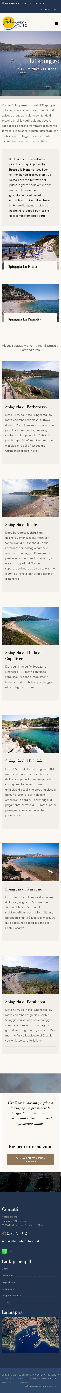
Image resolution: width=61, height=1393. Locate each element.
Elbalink (55, 1386)
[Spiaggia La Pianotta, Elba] (30, 303)
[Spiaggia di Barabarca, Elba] (30, 975)
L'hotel (5, 1268)
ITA (40, 9)
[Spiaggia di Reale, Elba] (30, 498)
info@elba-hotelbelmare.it (20, 1241)
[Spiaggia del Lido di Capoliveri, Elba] (30, 626)
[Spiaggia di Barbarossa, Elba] (30, 380)
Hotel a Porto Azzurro (15, 3)
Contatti (6, 1302)
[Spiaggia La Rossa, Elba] (30, 250)
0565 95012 (38, 3)
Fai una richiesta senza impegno (30, 1160)
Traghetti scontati (11, 1295)
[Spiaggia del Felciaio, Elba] (30, 734)
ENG (55, 9)
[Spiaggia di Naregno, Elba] (30, 862)
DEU (47, 9)
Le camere (7, 1275)
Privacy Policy (8, 1382)
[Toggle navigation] (56, 24)
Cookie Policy (23, 1382)
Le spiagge (8, 1288)
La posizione (8, 1282)
